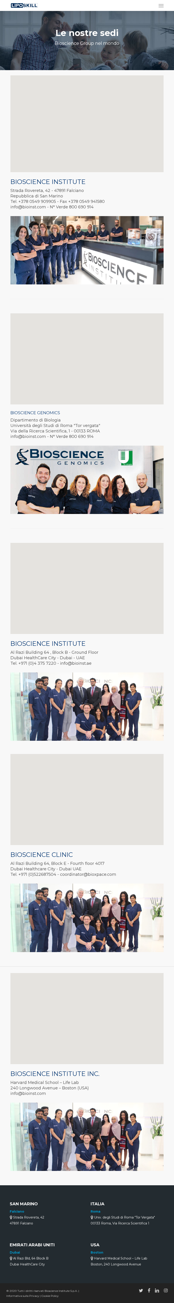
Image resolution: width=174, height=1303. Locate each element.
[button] (161, 5)
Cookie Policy (50, 1296)
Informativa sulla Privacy (23, 1296)
